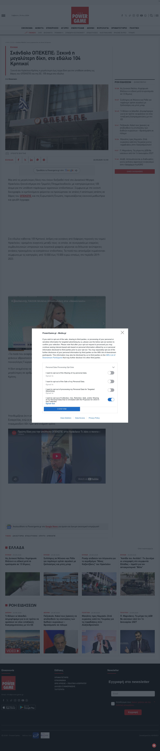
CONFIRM (62, 409)
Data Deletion (65, 418)
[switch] (111, 372)
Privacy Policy (94, 418)
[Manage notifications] (154, 745)
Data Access (80, 418)
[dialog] (80, 375)
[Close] (123, 333)
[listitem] (80, 367)
